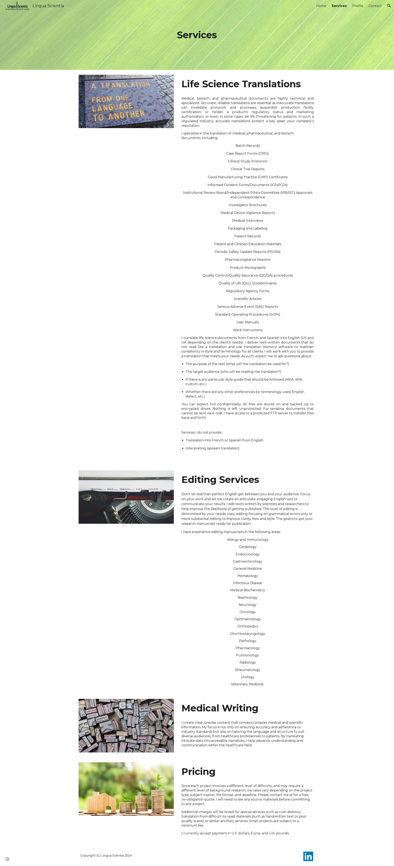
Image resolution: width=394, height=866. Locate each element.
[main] (197, 35)
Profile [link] (357, 6)
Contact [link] (375, 6)
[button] (389, 6)
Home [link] (321, 6)
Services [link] (339, 6)
